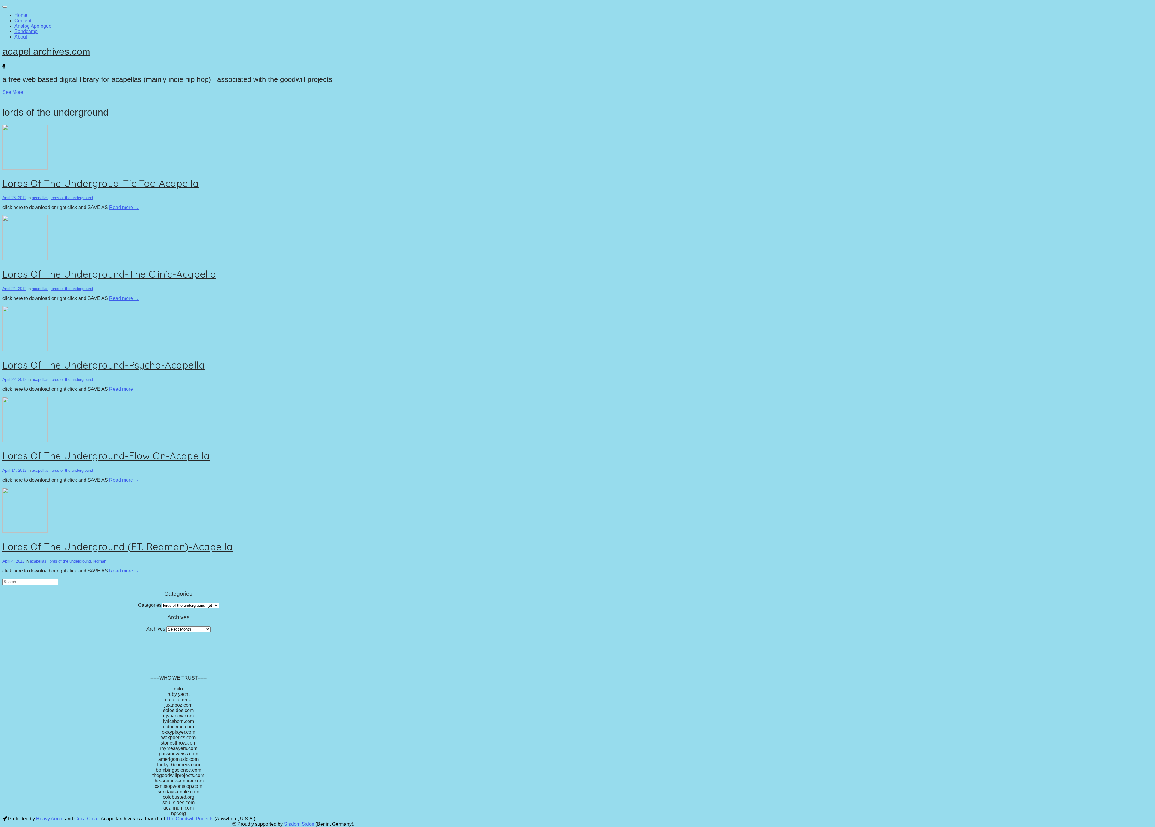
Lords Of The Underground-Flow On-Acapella (106, 456)
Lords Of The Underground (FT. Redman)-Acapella (117, 547)
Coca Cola (85, 818)
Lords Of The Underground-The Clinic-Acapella (109, 274)
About (20, 36)
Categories (150, 605)
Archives (155, 628)
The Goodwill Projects (189, 818)
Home (20, 15)
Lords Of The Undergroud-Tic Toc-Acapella (100, 183)
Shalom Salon (299, 824)
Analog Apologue (32, 26)
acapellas (40, 198)
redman (99, 561)
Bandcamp (26, 31)
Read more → (124, 207)
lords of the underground (72, 198)
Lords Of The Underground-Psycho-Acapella (103, 365)
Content (22, 20)
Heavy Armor (50, 818)
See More (12, 92)
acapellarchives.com (46, 51)
